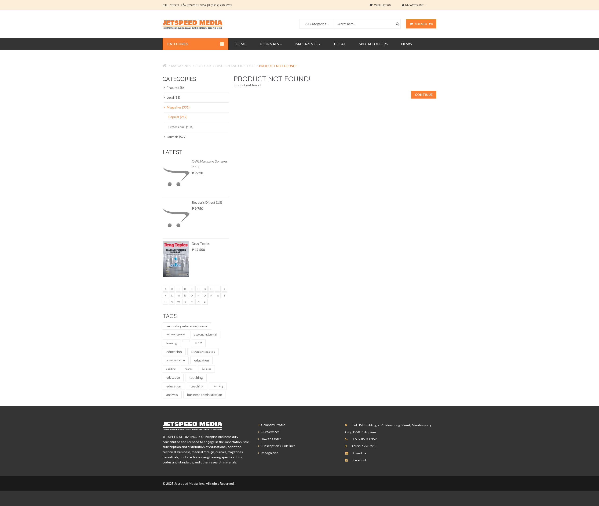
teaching (196, 377)
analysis (172, 395)
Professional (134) (181, 127)
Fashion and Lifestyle (234, 66)
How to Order (270, 439)
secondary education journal (187, 326)
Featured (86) (176, 88)
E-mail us (359, 453)
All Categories (315, 24)
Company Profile (272, 425)
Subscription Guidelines (277, 446)
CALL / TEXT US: (197, 5)
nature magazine (175, 334)
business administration (204, 395)
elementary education (203, 351)
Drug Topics (201, 244)
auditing (170, 368)
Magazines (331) (178, 107)
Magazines (181, 66)
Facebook (360, 460)
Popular (203, 66)
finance (189, 368)
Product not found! (278, 66)
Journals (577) (176, 137)
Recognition (268, 453)
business (206, 369)
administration (175, 360)
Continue (424, 95)
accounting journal (205, 334)
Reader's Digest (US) (207, 202)
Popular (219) (177, 117)
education (174, 352)
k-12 (198, 343)
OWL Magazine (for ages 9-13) (210, 164)
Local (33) (173, 97)
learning (171, 343)
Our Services (269, 432)
